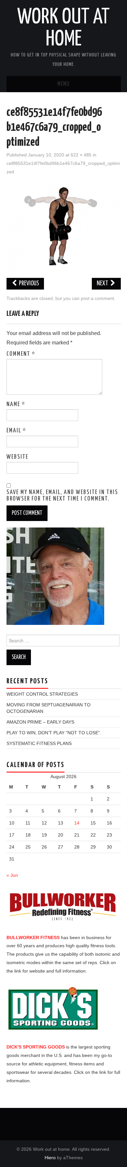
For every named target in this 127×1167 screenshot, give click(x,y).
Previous (28, 283)
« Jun (12, 875)
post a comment (97, 298)
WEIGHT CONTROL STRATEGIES (42, 694)
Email (16, 431)
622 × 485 (81, 154)
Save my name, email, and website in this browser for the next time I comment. (62, 496)
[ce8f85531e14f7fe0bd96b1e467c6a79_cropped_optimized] (64, 227)
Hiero (50, 1157)
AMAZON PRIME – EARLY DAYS (40, 722)
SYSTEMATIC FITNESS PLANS (39, 743)
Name (16, 404)
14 (76, 823)
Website (17, 457)
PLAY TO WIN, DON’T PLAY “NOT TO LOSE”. (54, 732)
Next (103, 283)
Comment (21, 354)
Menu (63, 84)
